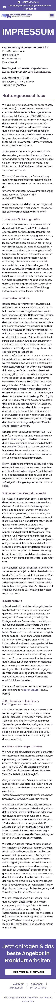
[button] (52, 15)
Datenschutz (30, 690)
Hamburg (16, 439)
